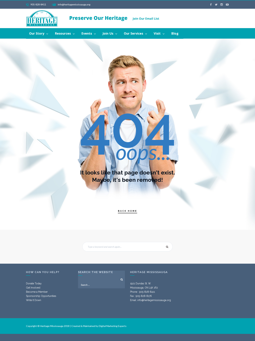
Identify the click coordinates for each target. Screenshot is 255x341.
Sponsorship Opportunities (41, 296)
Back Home (127, 211)
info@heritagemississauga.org (154, 300)
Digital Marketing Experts (112, 325)
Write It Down (33, 300)
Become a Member (37, 291)
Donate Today (34, 283)
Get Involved (33, 287)
